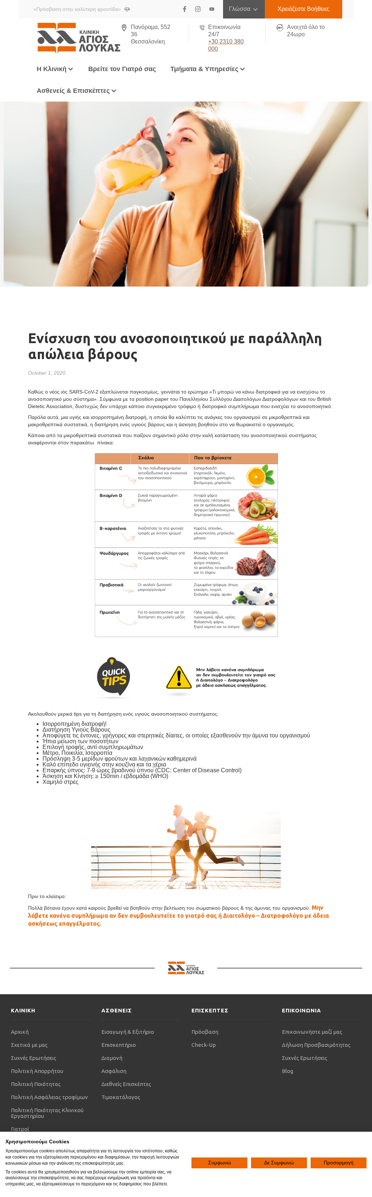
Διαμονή (111, 1058)
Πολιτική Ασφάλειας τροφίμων (49, 1097)
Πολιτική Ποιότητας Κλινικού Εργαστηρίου (47, 1113)
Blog (287, 1071)
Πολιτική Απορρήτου (37, 1071)
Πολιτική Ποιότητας (36, 1084)
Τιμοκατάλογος (120, 1097)
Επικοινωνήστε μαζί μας (312, 1032)
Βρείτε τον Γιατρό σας (122, 69)
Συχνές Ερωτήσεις (33, 1058)
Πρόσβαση (204, 1032)
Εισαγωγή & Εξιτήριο (127, 1032)
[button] (55, 69)
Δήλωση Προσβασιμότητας (316, 1045)
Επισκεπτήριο (118, 1045)
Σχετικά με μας (29, 1045)
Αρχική (20, 1032)
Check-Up (203, 1045)
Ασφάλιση (113, 1071)
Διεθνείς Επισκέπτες (126, 1084)
